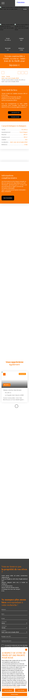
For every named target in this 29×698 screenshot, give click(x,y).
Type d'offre (4, 621)
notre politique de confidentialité (11, 687)
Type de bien (4, 626)
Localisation (4, 630)
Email (3, 618)
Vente (3, 76)
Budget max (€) (6, 636)
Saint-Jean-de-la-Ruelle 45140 (10, 78)
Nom (3, 614)
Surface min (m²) (6, 641)
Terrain (8, 76)
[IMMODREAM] (22, 3)
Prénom (4, 609)
